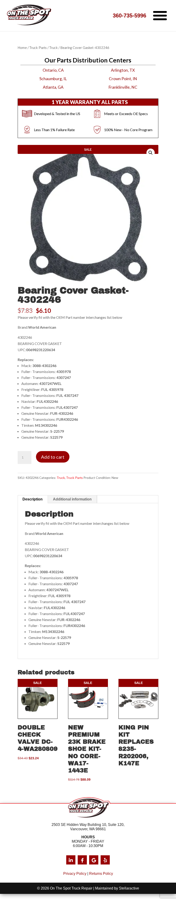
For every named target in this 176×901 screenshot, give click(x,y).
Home (22, 48)
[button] (150, 153)
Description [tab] (32, 499)
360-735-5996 (129, 15)
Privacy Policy (74, 874)
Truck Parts (38, 48)
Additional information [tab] (72, 499)
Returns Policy (101, 874)
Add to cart (52, 457)
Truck (53, 48)
